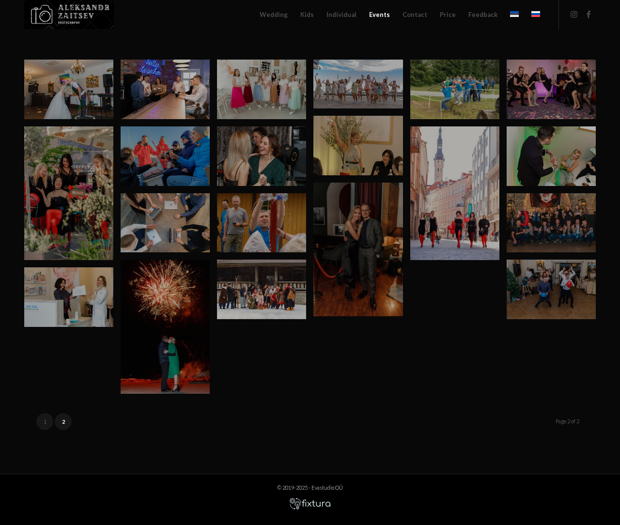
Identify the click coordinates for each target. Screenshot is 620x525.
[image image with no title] (72, 93)
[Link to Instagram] (574, 14)
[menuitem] (273, 14)
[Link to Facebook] (588, 14)
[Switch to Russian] (535, 14)
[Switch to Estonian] (514, 14)
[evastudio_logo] (69, 14)
